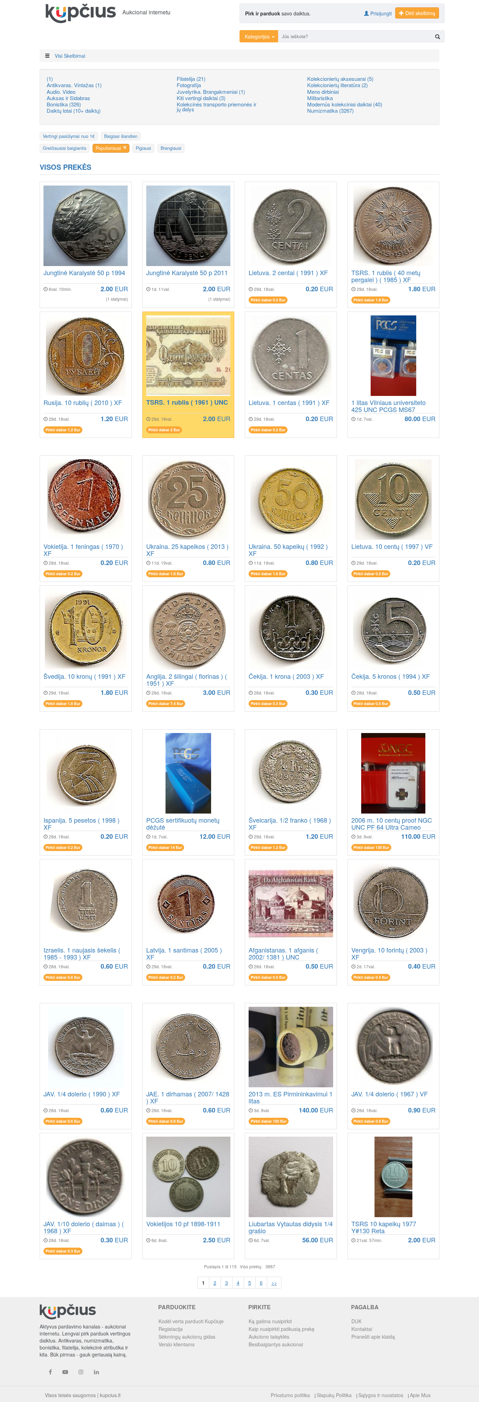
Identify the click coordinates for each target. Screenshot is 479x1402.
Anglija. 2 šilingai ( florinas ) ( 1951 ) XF (186, 680)
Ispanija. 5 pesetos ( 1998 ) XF (81, 824)
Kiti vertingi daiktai (201, 98)
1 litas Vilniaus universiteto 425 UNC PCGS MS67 (388, 406)
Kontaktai (361, 1328)
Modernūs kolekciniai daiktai (344, 104)
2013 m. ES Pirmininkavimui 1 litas (291, 1097)
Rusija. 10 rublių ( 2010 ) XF (82, 403)
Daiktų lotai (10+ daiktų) (74, 110)
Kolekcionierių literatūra (337, 85)
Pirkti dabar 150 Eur (268, 1121)
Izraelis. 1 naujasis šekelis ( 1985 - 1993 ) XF (81, 954)
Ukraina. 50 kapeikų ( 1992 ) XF (288, 550)
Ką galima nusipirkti (270, 1321)
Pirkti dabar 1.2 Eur (63, 429)
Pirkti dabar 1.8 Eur (370, 299)
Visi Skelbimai (70, 55)
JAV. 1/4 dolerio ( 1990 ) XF (81, 1094)
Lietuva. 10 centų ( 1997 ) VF (392, 547)
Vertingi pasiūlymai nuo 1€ (69, 136)
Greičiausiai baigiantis (64, 148)
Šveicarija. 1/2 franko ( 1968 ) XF (290, 824)
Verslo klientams (176, 1344)
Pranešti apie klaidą (373, 1336)
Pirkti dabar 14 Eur (165, 847)
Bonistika (64, 104)
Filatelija (191, 78)
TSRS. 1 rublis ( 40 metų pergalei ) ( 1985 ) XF (385, 276)
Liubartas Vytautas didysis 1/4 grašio (291, 1227)
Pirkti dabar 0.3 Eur (268, 703)
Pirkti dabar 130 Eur (371, 847)
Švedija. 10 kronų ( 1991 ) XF (84, 677)
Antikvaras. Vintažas (74, 85)
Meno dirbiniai (323, 91)
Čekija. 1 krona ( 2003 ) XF (286, 677)
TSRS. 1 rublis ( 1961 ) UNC (187, 403)
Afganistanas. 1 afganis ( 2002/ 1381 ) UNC (283, 954)
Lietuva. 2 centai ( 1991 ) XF (288, 273)
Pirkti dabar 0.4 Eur (370, 977)
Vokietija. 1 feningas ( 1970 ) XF (83, 550)
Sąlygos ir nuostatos (380, 1394)
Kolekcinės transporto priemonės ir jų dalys (216, 106)
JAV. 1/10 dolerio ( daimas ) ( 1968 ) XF (83, 1227)
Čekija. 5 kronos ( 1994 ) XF (390, 677)
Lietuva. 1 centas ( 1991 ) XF (289, 403)
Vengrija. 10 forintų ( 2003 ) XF (389, 954)
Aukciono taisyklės (269, 1336)
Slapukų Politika (334, 1394)
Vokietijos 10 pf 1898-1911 (183, 1224)
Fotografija (189, 85)
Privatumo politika (290, 1394)
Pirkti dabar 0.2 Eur (268, 299)
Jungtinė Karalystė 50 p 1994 (84, 273)
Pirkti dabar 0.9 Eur (370, 1121)
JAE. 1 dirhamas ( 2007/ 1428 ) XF (187, 1097)
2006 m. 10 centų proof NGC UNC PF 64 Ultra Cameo (391, 824)
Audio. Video (61, 91)
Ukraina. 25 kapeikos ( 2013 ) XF (187, 550)
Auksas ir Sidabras (68, 98)
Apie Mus (420, 1394)
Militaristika (320, 98)
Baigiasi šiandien (120, 136)
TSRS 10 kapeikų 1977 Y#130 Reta (383, 1227)
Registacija (170, 1328)
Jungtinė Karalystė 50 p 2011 (187, 273)
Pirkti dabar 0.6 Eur (63, 977)
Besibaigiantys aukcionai (276, 1344)
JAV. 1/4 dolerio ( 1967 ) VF (389, 1094)
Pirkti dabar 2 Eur (164, 429)
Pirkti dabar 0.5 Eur (370, 703)
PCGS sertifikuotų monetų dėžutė (183, 824)
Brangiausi (171, 148)
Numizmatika (330, 110)
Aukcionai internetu (146, 12)
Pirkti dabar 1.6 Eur (268, 573)
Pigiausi (143, 148)
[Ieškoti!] (438, 36)
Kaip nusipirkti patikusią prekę (282, 1328)
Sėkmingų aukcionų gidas (186, 1336)
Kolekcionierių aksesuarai (340, 78)
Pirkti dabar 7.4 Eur (165, 703)
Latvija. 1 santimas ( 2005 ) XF (184, 954)
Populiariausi (108, 148)
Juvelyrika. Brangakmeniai (211, 91)
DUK (356, 1321)
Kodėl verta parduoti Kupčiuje (191, 1321)
